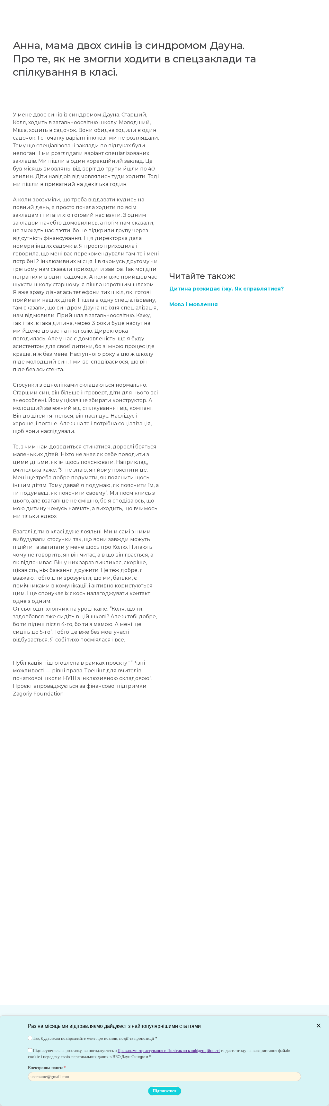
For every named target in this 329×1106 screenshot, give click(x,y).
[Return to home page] (42, 11)
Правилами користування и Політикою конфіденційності (169, 1050)
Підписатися (164, 1090)
